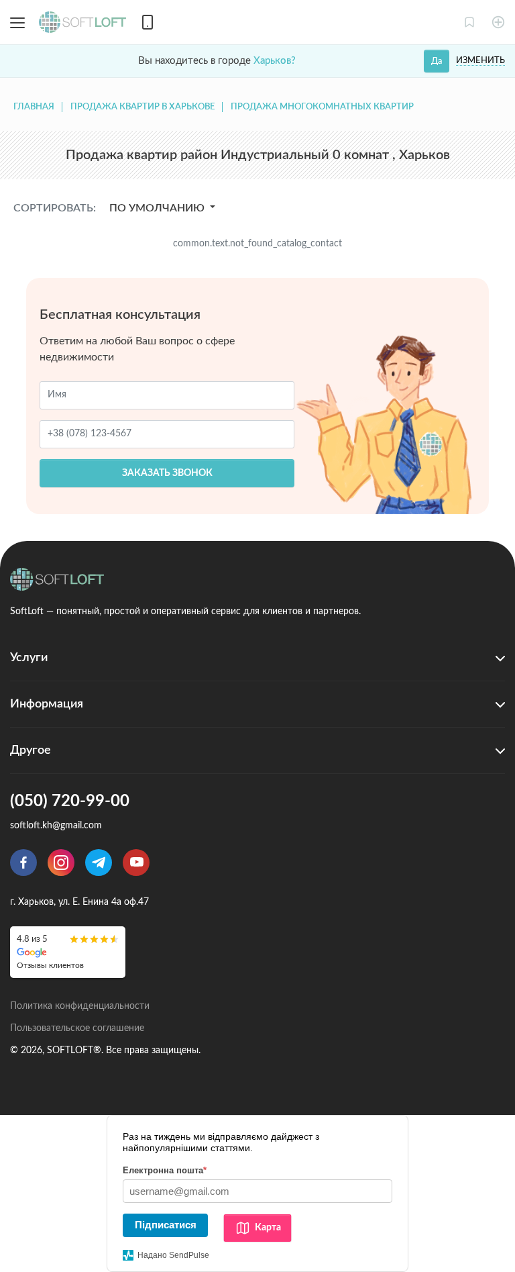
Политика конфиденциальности (80, 1006)
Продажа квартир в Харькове (142, 107)
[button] (469, 22)
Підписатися (165, 1224)
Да (436, 61)
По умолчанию (158, 208)
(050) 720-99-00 (69, 801)
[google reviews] (67, 952)
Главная (33, 107)
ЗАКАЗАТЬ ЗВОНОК (167, 473)
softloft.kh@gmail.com (56, 825)
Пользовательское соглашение (77, 1028)
